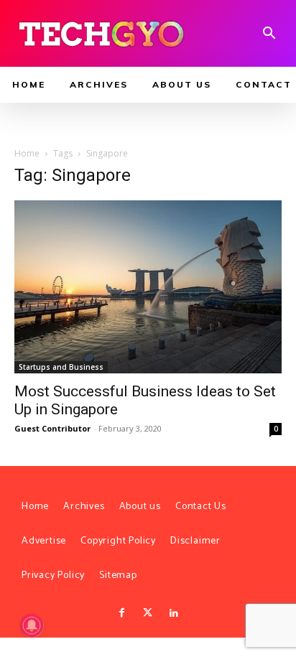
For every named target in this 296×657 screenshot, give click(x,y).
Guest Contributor (52, 428)
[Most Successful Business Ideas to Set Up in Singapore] (148, 287)
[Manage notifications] (31, 625)
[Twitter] (148, 613)
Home (27, 153)
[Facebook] (121, 613)
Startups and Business (61, 367)
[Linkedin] (174, 613)
